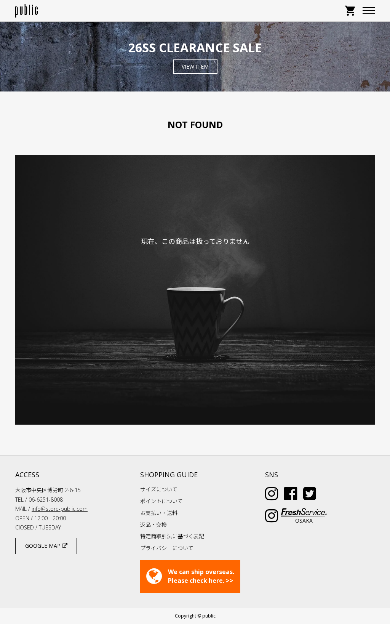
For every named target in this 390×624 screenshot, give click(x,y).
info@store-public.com (60, 508)
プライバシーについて (166, 548)
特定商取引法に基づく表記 (172, 536)
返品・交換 (153, 524)
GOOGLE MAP (43, 545)
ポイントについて (161, 501)
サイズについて (158, 489)
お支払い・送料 (158, 513)
